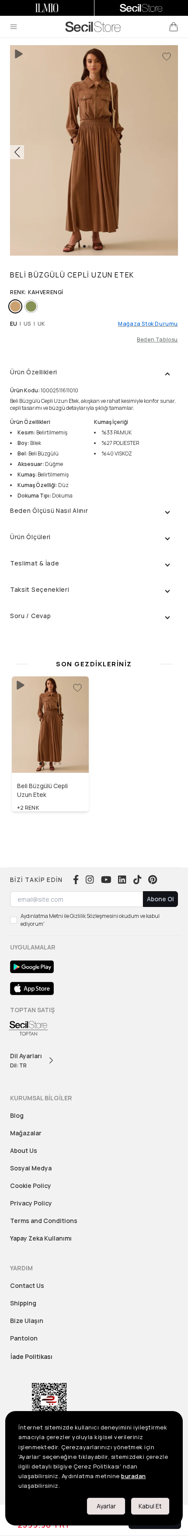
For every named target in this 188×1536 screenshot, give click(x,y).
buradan (133, 1476)
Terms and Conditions (43, 1220)
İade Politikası (31, 1356)
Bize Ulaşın (26, 1320)
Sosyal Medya (31, 1168)
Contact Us (27, 1285)
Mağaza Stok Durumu (148, 323)
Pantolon (24, 1338)
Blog (17, 1115)
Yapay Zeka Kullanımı (41, 1238)
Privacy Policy (31, 1203)
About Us (23, 1150)
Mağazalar (26, 1133)
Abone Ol (160, 899)
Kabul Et (150, 1506)
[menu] (13, 27)
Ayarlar (106, 1506)
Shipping (23, 1303)
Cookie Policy (30, 1185)
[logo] (93, 26)
